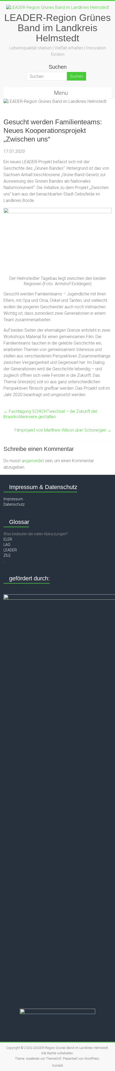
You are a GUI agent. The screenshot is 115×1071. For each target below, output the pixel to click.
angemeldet (33, 460)
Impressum (13, 499)
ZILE (7, 555)
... (4, 561)
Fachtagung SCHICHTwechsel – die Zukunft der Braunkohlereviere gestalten (50, 414)
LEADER (10, 550)
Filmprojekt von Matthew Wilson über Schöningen (63, 430)
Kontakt (57, 1066)
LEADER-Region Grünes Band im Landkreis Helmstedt (57, 28)
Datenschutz (14, 504)
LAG (6, 544)
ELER (7, 539)
